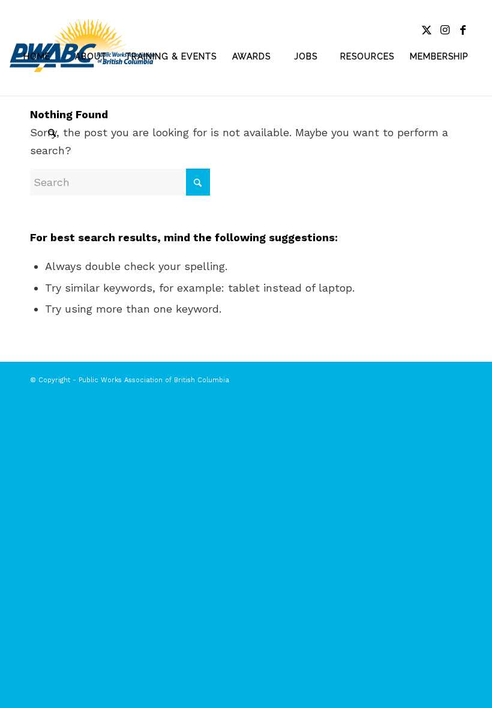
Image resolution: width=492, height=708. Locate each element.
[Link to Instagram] (445, 30)
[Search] (37, 134)
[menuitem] (37, 56)
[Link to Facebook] (463, 30)
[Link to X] (427, 30)
